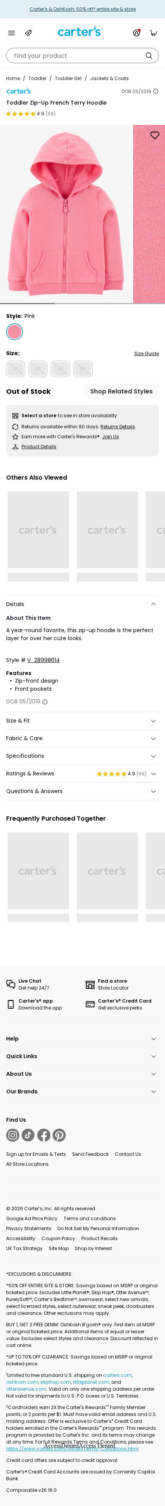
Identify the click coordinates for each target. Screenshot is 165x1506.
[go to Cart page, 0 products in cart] (153, 33)
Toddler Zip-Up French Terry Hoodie (56, 103)
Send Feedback (90, 1154)
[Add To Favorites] (154, 135)
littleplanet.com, (92, 1382)
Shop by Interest (93, 1248)
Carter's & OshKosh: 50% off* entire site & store (83, 9)
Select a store (38, 415)
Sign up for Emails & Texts (36, 1154)
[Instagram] (12, 1135)
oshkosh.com (22, 1382)
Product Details (38, 446)
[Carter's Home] (82, 31)
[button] (27, 303)
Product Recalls (99, 1238)
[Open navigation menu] (11, 33)
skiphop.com (55, 1382)
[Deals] (28, 33)
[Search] (149, 55)
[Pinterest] (59, 1135)
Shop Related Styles (121, 391)
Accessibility (20, 1238)
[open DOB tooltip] (156, 91)
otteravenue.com (26, 1389)
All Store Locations (27, 1164)
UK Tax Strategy (24, 1248)
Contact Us (128, 1154)
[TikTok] (28, 1135)
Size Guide (146, 353)
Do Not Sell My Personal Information (98, 1228)
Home (13, 78)
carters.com (117, 1375)
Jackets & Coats (109, 78)
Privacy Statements (28, 1228)
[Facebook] (43, 1135)
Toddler (37, 78)
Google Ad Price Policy (32, 1218)
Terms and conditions (90, 1218)
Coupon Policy (58, 1238)
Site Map (59, 1248)
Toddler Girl (68, 78)
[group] (66, 214)
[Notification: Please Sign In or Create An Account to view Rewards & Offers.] (136, 33)
